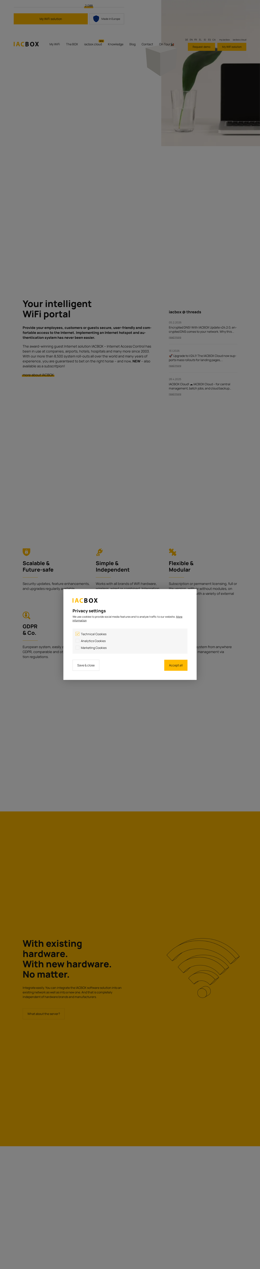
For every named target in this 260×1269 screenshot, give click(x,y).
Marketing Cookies (94, 648)
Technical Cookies (93, 634)
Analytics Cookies (93, 641)
